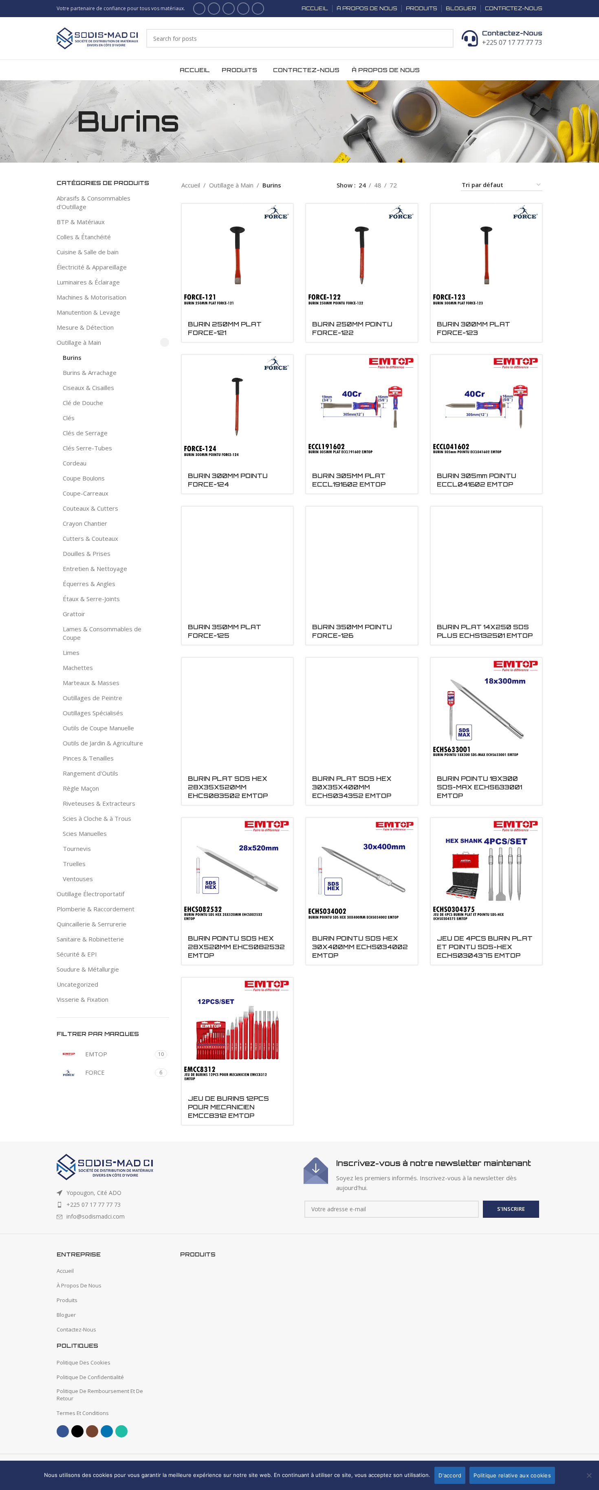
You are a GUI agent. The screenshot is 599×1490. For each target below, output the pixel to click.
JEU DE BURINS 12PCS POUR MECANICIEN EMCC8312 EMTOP (228, 1107)
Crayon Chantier (85, 523)
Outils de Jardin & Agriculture (103, 743)
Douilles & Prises (86, 553)
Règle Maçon (81, 788)
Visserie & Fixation (82, 999)
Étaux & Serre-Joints (91, 599)
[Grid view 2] (416, 184)
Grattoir (74, 614)
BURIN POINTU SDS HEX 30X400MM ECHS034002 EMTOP (360, 947)
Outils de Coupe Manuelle (98, 728)
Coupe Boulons (84, 478)
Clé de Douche (83, 403)
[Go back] (67, 121)
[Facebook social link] (199, 8)
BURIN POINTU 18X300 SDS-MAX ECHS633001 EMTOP (479, 787)
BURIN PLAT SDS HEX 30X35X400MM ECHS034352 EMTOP (352, 787)
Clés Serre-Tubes (87, 448)
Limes (71, 652)
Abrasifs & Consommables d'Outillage (93, 202)
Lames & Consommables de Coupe (102, 633)
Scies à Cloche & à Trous (97, 818)
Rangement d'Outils (90, 773)
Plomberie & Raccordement (95, 909)
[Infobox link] (423, 1174)
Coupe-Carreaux (85, 493)
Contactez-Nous (512, 33)
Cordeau (74, 463)
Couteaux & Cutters (90, 508)
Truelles (74, 864)
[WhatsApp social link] (258, 8)
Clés (69, 418)
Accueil (190, 185)
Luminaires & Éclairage (88, 282)
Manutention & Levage (88, 312)
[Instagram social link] (228, 8)
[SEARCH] (444, 38)
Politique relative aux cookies (512, 1475)
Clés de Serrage (85, 433)
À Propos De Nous (79, 1285)
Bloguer (66, 1314)
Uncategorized (77, 984)
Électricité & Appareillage (92, 267)
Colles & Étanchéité (84, 237)
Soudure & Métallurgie (88, 969)
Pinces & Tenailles (88, 758)
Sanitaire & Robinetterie (90, 939)
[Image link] (105, 1166)
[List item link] (176, 1204)
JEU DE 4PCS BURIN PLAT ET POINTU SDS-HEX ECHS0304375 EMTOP (485, 947)
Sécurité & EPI (77, 954)
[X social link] (214, 8)
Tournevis (77, 848)
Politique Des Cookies (83, 1362)
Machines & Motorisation (91, 297)
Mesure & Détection (85, 327)
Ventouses (78, 879)
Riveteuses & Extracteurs (99, 803)
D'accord (449, 1475)
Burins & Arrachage (90, 372)
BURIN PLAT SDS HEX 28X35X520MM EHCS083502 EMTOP (228, 787)
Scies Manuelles (85, 833)
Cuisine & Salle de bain (88, 252)
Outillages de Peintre (92, 698)
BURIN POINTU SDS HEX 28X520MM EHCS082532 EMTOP (236, 947)
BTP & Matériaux (81, 222)
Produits (67, 1300)
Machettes (78, 667)
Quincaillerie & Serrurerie (91, 924)
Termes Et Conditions (83, 1413)
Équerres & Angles (89, 584)
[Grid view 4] (444, 184)
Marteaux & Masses (91, 683)
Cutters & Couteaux (90, 538)
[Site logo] (97, 37)
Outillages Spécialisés (93, 713)
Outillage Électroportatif (90, 894)
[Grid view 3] (430, 184)
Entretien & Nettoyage (95, 568)
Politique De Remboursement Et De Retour (100, 1394)
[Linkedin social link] (243, 8)
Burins (72, 357)
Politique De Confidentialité (90, 1377)
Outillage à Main (79, 342)
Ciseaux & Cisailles (88, 388)
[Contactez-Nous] (470, 38)
